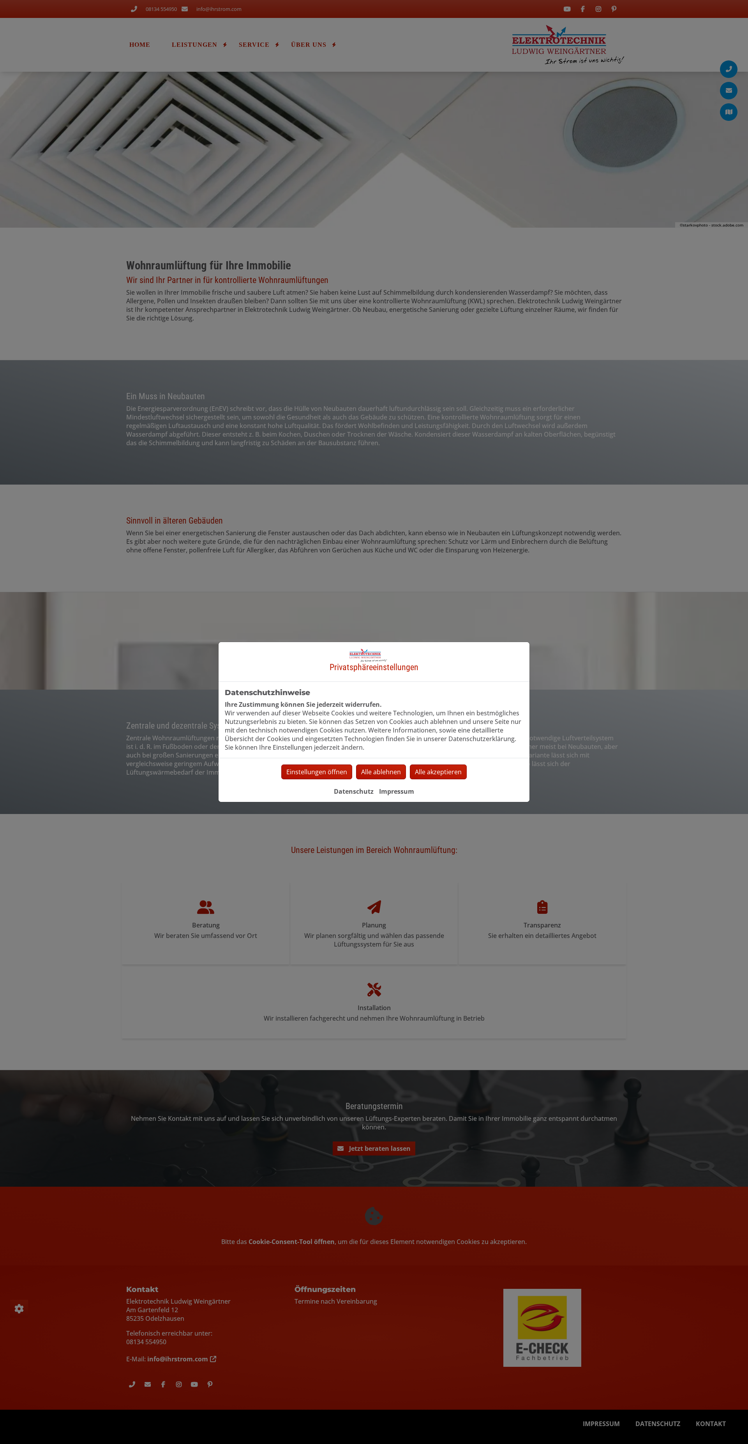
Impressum (396, 791)
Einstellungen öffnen (316, 772)
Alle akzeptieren (438, 772)
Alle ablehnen (381, 772)
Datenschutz (354, 791)
